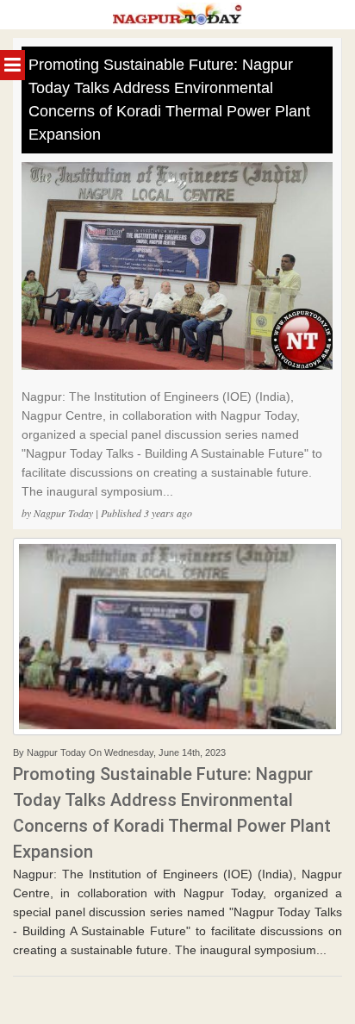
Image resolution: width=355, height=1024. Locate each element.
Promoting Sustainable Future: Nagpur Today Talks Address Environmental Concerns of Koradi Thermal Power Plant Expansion (169, 99)
